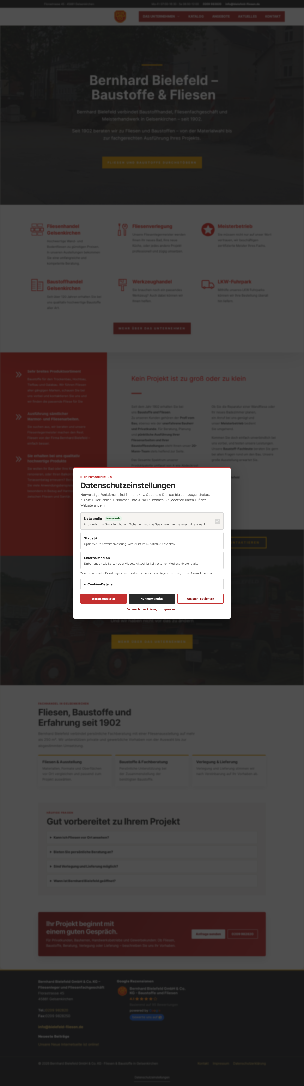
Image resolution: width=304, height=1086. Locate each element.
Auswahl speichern (200, 598)
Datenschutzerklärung (142, 609)
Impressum (169, 609)
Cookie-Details (100, 584)
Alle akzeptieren (103, 598)
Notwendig (93, 518)
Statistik (91, 538)
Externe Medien (97, 558)
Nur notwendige (152, 598)
